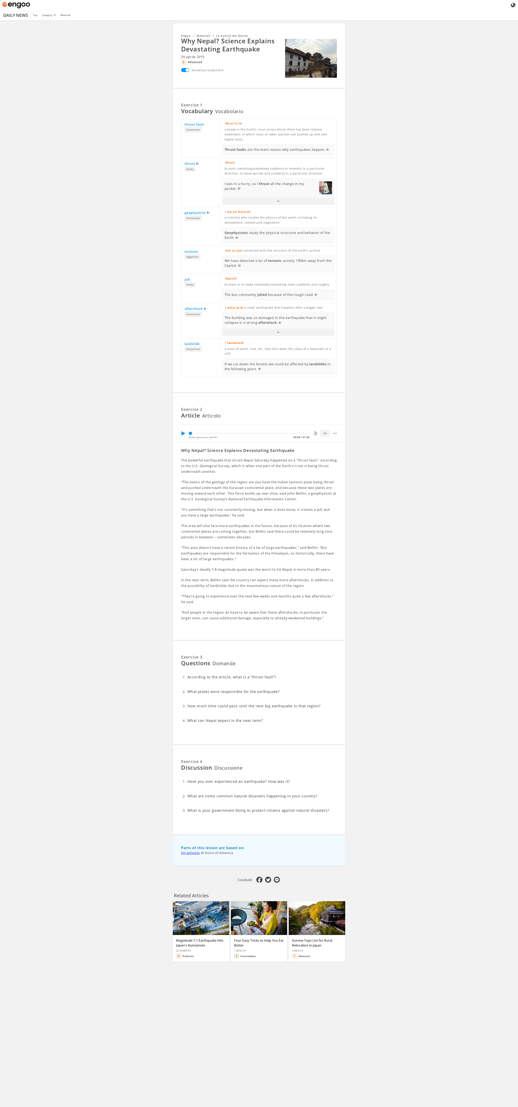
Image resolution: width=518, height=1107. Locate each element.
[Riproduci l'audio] (327, 150)
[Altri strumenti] (335, 433)
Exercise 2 (191, 409)
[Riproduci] (183, 433)
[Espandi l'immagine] (311, 58)
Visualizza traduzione (208, 70)
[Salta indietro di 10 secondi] (315, 433)
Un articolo (190, 853)
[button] (278, 201)
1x (325, 433)
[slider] (190, 433)
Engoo (186, 36)
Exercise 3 (191, 657)
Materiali (66, 15)
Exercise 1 (191, 105)
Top (35, 15)
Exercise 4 (191, 761)
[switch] (185, 70)
